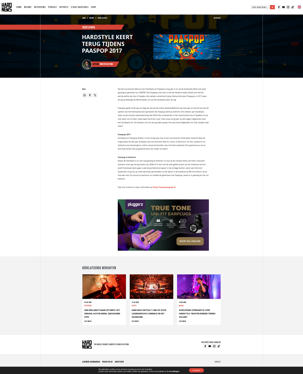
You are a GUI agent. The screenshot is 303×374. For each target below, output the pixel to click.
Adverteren (119, 362)
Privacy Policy (107, 362)
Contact (218, 362)
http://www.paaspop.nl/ (164, 187)
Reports (64, 7)
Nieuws (28, 7)
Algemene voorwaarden (91, 362)
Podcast (52, 7)
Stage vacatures (80, 7)
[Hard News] (7, 7)
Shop (93, 7)
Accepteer (196, 370)
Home (19, 7)
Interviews (40, 7)
